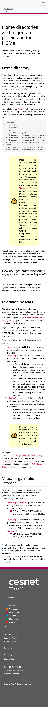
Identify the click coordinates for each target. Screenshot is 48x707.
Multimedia (13, 619)
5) (38, 533)
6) (35, 536)
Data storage (14, 612)
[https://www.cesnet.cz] (24, 584)
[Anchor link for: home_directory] (31, 68)
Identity (12, 622)
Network (12, 606)
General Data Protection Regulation (17, 684)
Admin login (8, 655)
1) (14, 104)
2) (38, 104)
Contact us (8, 648)
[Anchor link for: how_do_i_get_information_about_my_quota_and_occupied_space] (3, 277)
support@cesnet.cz (11, 674)
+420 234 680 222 (14, 667)
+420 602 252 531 (16, 671)
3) (42, 510)
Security (12, 616)
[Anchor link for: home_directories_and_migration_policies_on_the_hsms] (17, 42)
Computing (13, 609)
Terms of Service (27, 188)
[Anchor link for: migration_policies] (35, 302)
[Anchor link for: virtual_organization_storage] (20, 483)
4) (13, 516)
